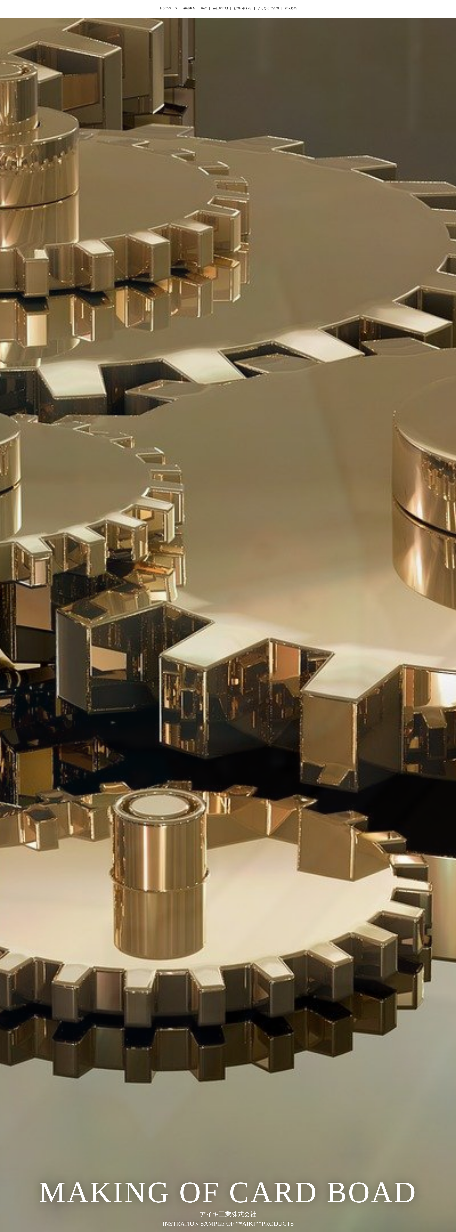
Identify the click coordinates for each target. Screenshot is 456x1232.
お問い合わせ (243, 8)
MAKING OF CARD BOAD (228, 1192)
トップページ (168, 8)
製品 (204, 8)
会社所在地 (220, 8)
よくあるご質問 (268, 8)
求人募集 (291, 8)
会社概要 (189, 8)
